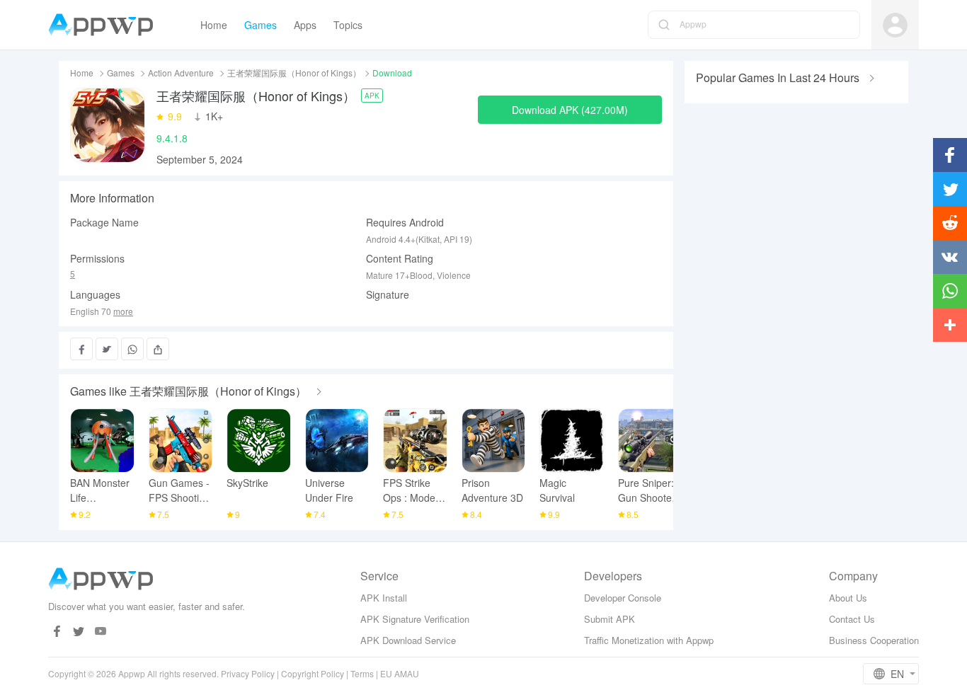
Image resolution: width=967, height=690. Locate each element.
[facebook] (57, 631)
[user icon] (895, 25)
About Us (848, 597)
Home (81, 73)
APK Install (383, 597)
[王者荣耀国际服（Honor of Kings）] (107, 125)
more (123, 311)
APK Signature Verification (414, 619)
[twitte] (79, 631)
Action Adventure (181, 73)
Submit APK (609, 619)
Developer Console (622, 597)
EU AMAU (399, 673)
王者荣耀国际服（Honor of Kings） (294, 73)
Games (121, 73)
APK (372, 95)
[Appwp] (104, 25)
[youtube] (101, 631)
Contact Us (852, 619)
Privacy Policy (248, 673)
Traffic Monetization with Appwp (649, 640)
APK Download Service (408, 640)
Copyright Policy (312, 673)
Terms (362, 673)
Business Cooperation (874, 640)
